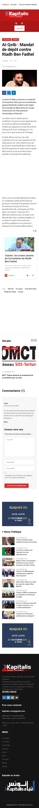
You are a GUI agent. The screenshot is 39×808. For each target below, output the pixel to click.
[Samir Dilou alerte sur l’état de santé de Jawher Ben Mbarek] (8, 583)
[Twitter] (9, 93)
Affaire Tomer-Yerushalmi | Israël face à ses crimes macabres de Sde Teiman (26, 563)
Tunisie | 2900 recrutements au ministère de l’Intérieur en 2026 (26, 595)
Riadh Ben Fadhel (10, 292)
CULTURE (5, 759)
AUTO (4, 756)
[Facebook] (4, 93)
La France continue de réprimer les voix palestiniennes (24, 552)
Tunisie (15, 40)
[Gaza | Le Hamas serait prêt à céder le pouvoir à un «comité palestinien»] (8, 604)
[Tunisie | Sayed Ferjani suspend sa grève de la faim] (19, 357)
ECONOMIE (6, 745)
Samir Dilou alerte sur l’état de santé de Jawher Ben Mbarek (26, 584)
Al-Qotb (11, 289)
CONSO (4, 766)
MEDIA (4, 763)
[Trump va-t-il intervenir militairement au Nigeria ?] (8, 615)
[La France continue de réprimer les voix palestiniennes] (8, 551)
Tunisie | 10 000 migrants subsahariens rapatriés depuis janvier (25, 573)
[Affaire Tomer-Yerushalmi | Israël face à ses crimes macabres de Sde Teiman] (8, 562)
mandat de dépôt (31, 289)
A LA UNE (5, 738)
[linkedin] (14, 93)
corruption (20, 289)
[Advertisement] (19, 177)
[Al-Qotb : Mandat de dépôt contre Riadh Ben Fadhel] (19, 78)
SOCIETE (5, 749)
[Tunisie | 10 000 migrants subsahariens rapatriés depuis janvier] (8, 572)
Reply (6, 422)
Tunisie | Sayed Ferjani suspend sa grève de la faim (26, 541)
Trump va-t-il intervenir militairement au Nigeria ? (25, 615)
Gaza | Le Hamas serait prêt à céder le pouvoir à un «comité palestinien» (26, 605)
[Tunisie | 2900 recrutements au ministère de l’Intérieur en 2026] (8, 594)
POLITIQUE (6, 40)
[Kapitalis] (20, 15)
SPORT (4, 752)
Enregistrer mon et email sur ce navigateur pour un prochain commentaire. (18, 477)
